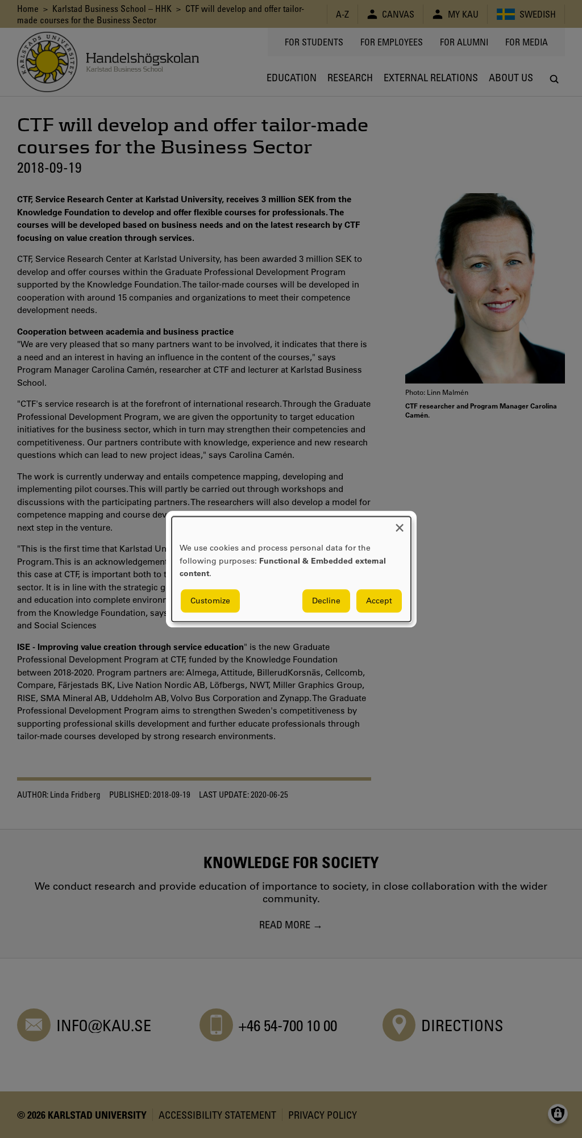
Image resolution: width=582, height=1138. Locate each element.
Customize (210, 600)
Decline (326, 600)
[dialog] (291, 569)
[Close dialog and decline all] (399, 523)
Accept (379, 600)
